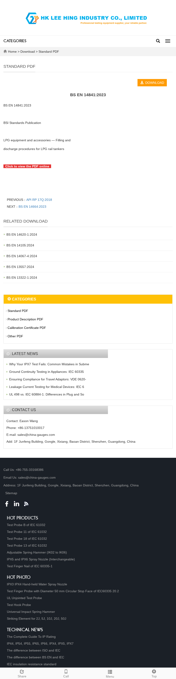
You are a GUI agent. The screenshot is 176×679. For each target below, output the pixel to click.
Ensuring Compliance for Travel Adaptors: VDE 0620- (47, 379)
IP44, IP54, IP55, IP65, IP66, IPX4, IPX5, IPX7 (40, 643)
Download (28, 51)
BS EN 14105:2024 (20, 245)
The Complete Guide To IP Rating (31, 636)
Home (12, 51)
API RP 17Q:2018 (39, 200)
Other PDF (15, 336)
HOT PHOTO (18, 578)
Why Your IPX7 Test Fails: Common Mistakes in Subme (49, 364)
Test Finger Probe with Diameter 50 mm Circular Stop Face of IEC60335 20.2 (63, 591)
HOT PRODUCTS (22, 518)
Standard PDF (48, 51)
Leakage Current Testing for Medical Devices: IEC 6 (46, 387)
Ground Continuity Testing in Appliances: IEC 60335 (46, 372)
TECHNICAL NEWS (25, 630)
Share (22, 676)
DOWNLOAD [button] (153, 83)
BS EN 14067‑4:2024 (21, 256)
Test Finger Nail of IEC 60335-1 (29, 566)
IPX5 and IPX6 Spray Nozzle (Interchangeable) (41, 559)
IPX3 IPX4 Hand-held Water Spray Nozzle (37, 584)
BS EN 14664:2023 (32, 206)
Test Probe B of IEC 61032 (26, 525)
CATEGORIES (14, 41)
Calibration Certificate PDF (27, 328)
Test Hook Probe (19, 605)
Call (66, 676)
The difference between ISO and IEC (33, 650)
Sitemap (11, 493)
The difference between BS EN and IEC (35, 657)
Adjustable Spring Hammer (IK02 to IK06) (37, 552)
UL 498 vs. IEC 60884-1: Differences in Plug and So (46, 394)
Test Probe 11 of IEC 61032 (27, 532)
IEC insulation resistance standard (31, 664)
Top (154, 676)
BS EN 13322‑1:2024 (21, 277)
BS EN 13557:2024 (20, 267)
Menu (110, 676)
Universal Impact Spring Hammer (31, 612)
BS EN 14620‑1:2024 (21, 234)
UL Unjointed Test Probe (24, 598)
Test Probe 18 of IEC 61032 (27, 538)
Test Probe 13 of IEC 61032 (27, 545)
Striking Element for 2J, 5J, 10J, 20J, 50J (36, 618)
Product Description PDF (25, 319)
